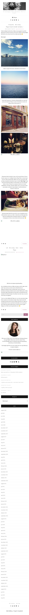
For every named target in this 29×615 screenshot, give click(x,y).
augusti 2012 (3, 589)
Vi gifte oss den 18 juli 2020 (6, 387)
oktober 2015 (4, 477)
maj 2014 (3, 527)
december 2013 (4, 542)
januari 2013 (3, 574)
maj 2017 (3, 442)
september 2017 (4, 433)
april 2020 (3, 422)
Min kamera (12, 603)
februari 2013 (4, 571)
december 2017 (4, 428)
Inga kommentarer (20, 252)
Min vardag (18, 24)
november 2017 (4, 430)
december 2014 (4, 507)
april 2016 (3, 460)
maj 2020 (3, 419)
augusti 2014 (3, 518)
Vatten (21, 247)
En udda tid (3, 392)
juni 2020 (3, 416)
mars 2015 (3, 498)
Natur (17, 247)
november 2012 (4, 580)
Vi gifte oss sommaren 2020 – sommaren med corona (12, 382)
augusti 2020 (3, 410)
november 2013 (4, 545)
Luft (7, 247)
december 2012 (4, 577)
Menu (15, 17)
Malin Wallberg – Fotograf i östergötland (14, 611)
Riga (14, 250)
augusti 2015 (3, 483)
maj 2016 (3, 457)
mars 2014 (3, 533)
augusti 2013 (3, 554)
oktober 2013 (4, 548)
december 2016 (4, 451)
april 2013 (3, 565)
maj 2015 (3, 492)
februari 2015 (4, 501)
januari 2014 (3, 539)
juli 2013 (2, 557)
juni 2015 (3, 489)
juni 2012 (3, 595)
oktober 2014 (4, 513)
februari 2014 (4, 536)
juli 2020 (2, 413)
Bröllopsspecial (4, 377)
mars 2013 (3, 568)
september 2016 (4, 454)
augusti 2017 (3, 436)
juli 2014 (2, 521)
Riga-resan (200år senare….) (14, 27)
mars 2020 (3, 425)
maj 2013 (3, 562)
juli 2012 (2, 592)
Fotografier (11, 24)
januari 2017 (3, 448)
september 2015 (4, 480)
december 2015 (4, 471)
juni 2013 (3, 559)
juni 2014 (3, 524)
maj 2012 (3, 598)
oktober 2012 (4, 583)
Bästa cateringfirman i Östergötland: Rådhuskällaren (12, 372)
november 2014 (4, 510)
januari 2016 (3, 469)
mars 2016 (3, 463)
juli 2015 (2, 486)
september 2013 (4, 551)
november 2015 (4, 474)
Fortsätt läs (25, 243)
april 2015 (3, 495)
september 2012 (4, 586)
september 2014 (4, 515)
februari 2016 (4, 466)
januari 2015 (3, 504)
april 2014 (3, 530)
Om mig (18, 603)
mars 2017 (3, 445)
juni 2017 (3, 439)
